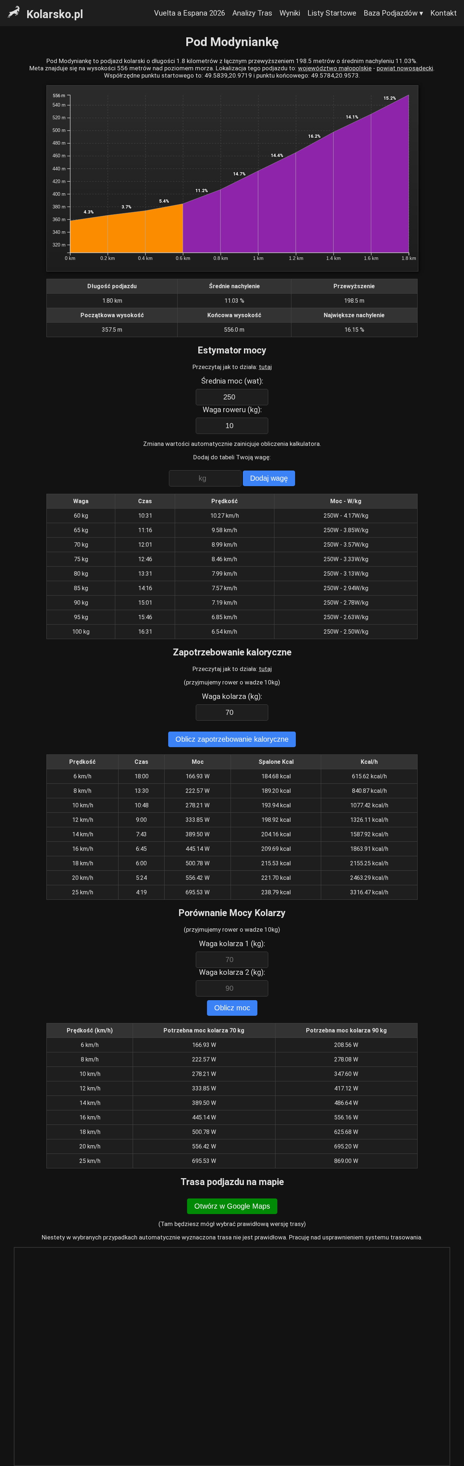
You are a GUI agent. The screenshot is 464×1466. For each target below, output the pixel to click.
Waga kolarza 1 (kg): (232, 943)
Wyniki (289, 13)
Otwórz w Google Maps (232, 1206)
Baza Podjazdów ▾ (393, 13)
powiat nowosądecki (405, 68)
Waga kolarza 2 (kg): (232, 972)
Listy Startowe (331, 13)
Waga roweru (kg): (232, 409)
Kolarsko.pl (53, 14)
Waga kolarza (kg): (232, 696)
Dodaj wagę (269, 478)
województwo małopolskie (335, 68)
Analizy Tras (252, 13)
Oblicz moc (232, 1008)
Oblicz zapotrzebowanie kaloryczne (232, 739)
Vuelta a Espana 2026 (189, 13)
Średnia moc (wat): (232, 381)
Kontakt (443, 13)
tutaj (265, 366)
